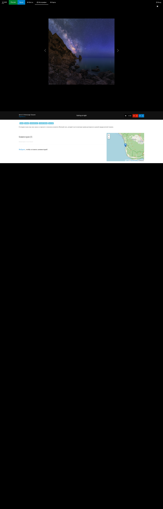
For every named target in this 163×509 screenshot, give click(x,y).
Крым (21, 2)
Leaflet (127, 160)
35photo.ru (22, 116)
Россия (13, 2)
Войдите (22, 149)
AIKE (5, 2)
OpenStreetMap (134, 160)
